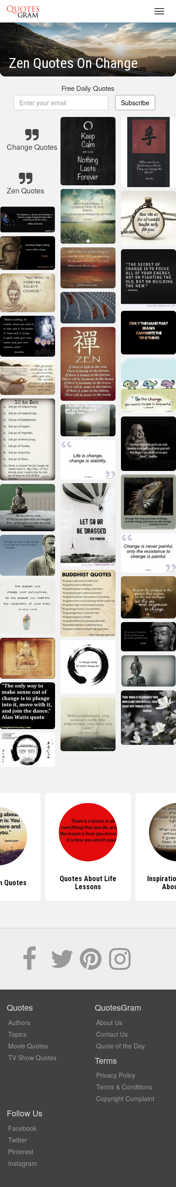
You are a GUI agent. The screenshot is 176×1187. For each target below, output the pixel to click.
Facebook (22, 1128)
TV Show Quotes (32, 1057)
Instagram (22, 1163)
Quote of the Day (120, 1045)
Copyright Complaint (125, 1098)
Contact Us (112, 1034)
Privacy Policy (115, 1075)
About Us (109, 1022)
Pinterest (20, 1151)
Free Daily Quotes (88, 88)
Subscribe (135, 102)
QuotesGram (23, 11)
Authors (19, 1022)
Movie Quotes (28, 1045)
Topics (17, 1034)
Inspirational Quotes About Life (88, 882)
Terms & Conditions (124, 1086)
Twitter (17, 1139)
